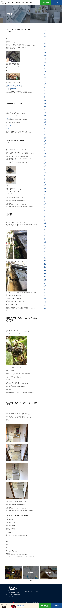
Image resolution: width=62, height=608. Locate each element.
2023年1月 (44, 65)
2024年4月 (44, 43)
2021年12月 (44, 84)
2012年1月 (44, 258)
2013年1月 (44, 241)
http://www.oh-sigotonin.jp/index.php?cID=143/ (14, 85)
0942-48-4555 (46, 2)
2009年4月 (44, 307)
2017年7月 (44, 162)
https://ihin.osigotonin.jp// (11, 88)
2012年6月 (44, 251)
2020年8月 (44, 108)
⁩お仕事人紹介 (31, 2)
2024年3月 (44, 45)
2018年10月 (44, 140)
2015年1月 (44, 206)
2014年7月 (44, 214)
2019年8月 (44, 125)
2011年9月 (44, 264)
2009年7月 (44, 302)
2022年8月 (44, 72)
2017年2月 (44, 169)
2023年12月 (45, 49)
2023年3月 (44, 62)
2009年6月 (44, 304)
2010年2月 (44, 292)
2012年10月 (44, 245)
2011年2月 (44, 274)
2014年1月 (44, 223)
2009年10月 (45, 298)
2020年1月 (44, 118)
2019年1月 (44, 135)
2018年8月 (44, 143)
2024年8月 (44, 42)
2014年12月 (44, 207)
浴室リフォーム (38, 591)
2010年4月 (44, 289)
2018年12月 (44, 137)
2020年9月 (44, 106)
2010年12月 (44, 277)
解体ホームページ (8, 125)
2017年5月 (44, 165)
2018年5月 (44, 147)
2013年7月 (44, 232)
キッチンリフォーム (52, 591)
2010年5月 (44, 288)
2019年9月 (44, 124)
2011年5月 (44, 270)
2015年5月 (44, 200)
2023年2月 (44, 64)
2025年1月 (44, 34)
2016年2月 (44, 187)
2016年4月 (44, 184)
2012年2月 (44, 257)
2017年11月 (44, 156)
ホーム (9, 2)
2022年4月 (44, 78)
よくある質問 (23, 2)
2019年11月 (44, 121)
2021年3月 (44, 97)
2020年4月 (44, 113)
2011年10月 (44, 263)
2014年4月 (44, 219)
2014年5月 (44, 217)
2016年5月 (44, 182)
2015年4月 (44, 201)
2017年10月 (44, 157)
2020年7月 (44, 109)
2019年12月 (44, 119)
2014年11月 (44, 209)
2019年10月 (44, 122)
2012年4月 (44, 254)
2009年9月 (44, 299)
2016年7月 (44, 179)
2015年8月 (44, 195)
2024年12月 (45, 36)
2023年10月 (45, 52)
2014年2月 (44, 222)
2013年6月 (44, 233)
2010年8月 (44, 283)
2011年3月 (44, 273)
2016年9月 (44, 176)
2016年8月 (44, 178)
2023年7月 (44, 56)
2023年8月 (44, 55)
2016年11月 (44, 173)
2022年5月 (44, 77)
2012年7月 (44, 250)
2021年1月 (44, 100)
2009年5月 (44, 305)
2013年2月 (44, 239)
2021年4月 (44, 96)
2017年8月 (44, 160)
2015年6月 (44, 198)
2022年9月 (44, 71)
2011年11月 (44, 261)
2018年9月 (44, 141)
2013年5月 (44, 235)
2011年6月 (44, 269)
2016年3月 (44, 185)
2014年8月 (44, 213)
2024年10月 (45, 39)
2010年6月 (44, 286)
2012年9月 (44, 247)
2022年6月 (44, 75)
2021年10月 (44, 87)
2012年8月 (44, 248)
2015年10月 (44, 192)
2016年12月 (44, 172)
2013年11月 (44, 226)
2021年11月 (44, 86)
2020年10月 (45, 105)
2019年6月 (44, 128)
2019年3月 (44, 132)
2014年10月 (44, 210)
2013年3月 (44, 238)
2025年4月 (44, 30)
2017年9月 (44, 159)
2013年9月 (44, 229)
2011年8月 (44, 266)
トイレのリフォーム (44, 591)
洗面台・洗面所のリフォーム (30, 591)
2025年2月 (44, 33)
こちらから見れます (9, 118)
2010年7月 (44, 285)
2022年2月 (44, 81)
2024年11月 (44, 37)
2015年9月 (44, 194)
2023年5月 (44, 59)
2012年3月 (44, 255)
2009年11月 (44, 296)
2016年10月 (44, 175)
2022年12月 (45, 67)
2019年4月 (44, 131)
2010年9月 (44, 282)
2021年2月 (44, 99)
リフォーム (12, 2)
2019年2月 (44, 134)
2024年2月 (44, 46)
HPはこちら (7, 128)
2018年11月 (44, 138)
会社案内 (42, 593)
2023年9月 (44, 53)
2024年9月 (44, 40)
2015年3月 (44, 203)
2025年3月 (44, 31)
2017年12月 (44, 154)
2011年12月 (44, 260)
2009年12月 (45, 295)
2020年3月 (44, 115)
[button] (30, 580)
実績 (27, 2)
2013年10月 (44, 228)
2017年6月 (44, 163)
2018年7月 (44, 144)
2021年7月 (44, 91)
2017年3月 (44, 168)
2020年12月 (45, 102)
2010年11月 (44, 279)
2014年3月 (44, 220)
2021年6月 (44, 93)
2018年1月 (44, 153)
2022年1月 (44, 83)
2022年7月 (44, 74)
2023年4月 (44, 61)
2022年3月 (44, 80)
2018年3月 (44, 150)
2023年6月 (44, 58)
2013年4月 (44, 236)
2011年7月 (44, 267)
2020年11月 (44, 103)
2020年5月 (44, 112)
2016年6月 (44, 181)
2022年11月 (44, 68)
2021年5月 (44, 94)
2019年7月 (44, 127)
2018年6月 (44, 146)
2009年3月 (44, 308)
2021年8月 (44, 90)
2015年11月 (44, 191)
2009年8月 (44, 301)
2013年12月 (44, 225)
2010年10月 (44, 280)
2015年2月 (44, 204)
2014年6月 (44, 216)
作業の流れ (18, 2)
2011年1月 (44, 276)
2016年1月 (44, 188)
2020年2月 (44, 116)
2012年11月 (44, 244)
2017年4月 (44, 166)
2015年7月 (44, 197)
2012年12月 (44, 242)
